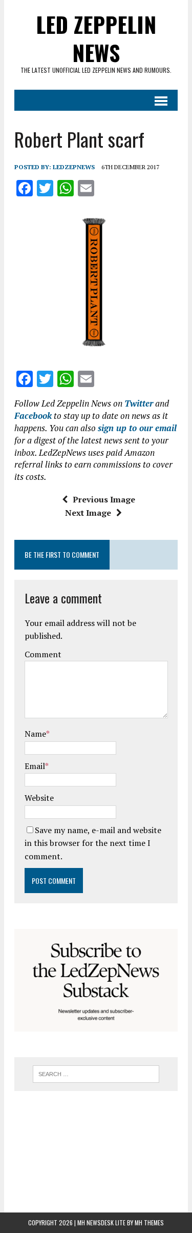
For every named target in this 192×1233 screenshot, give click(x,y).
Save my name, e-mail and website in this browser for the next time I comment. (93, 843)
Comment (43, 654)
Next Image (88, 512)
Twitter (138, 403)
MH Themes (149, 1222)
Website (39, 797)
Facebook (33, 415)
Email (35, 766)
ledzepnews (74, 167)
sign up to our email (137, 428)
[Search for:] (96, 1073)
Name (35, 733)
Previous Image (104, 499)
